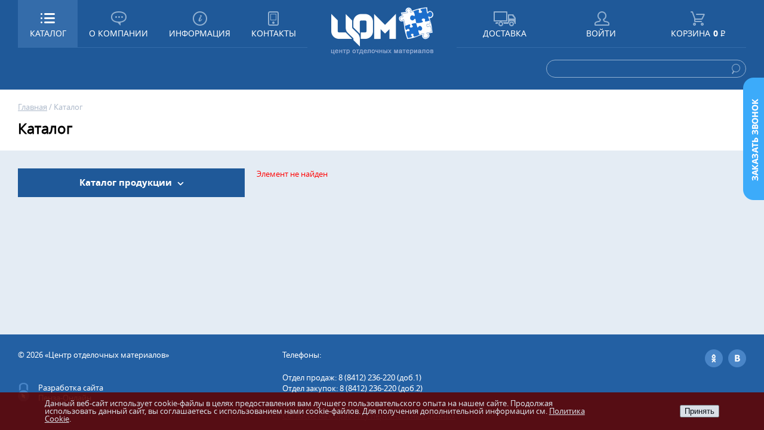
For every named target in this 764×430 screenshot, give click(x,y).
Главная (32, 107)
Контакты (273, 33)
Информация (199, 33)
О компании (118, 33)
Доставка (504, 33)
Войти (601, 33)
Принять (699, 411)
